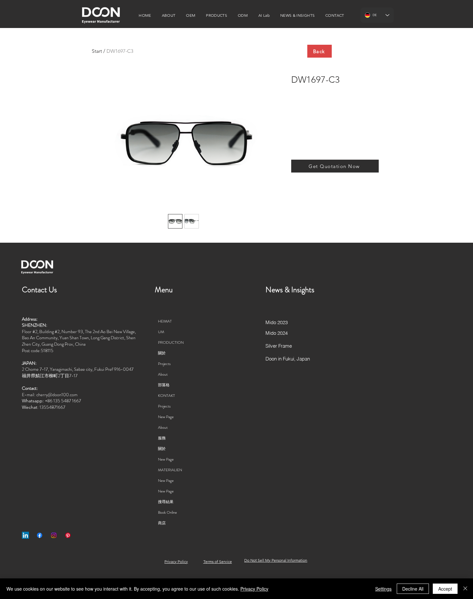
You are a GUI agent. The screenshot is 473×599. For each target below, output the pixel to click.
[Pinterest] (67, 535)
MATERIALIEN (170, 470)
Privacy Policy (254, 588)
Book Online (167, 512)
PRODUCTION (171, 342)
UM (161, 332)
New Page (166, 417)
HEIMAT (165, 321)
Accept (445, 588)
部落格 (164, 385)
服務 (162, 438)
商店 (162, 523)
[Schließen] (465, 589)
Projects (164, 364)
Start (97, 51)
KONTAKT (166, 395)
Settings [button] (383, 588)
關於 (162, 353)
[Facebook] (39, 535)
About (163, 374)
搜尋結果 (165, 502)
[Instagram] (53, 535)
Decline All (412, 588)
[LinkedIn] (25, 535)
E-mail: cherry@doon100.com (50, 394)
